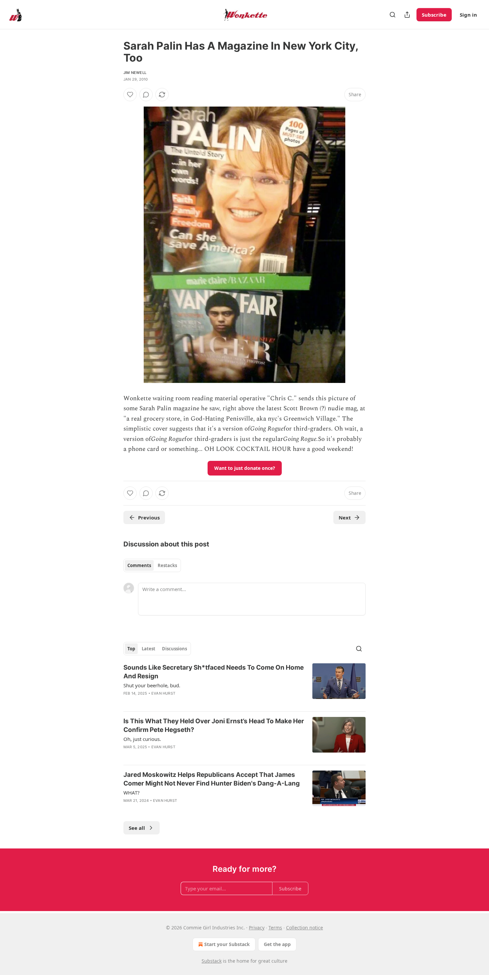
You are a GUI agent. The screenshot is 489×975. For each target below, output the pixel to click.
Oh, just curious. (142, 739)
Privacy (256, 927)
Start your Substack (227, 944)
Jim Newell (134, 72)
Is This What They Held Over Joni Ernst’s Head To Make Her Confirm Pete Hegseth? (213, 725)
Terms (275, 927)
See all (137, 827)
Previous (149, 517)
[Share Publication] (407, 14)
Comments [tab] (139, 565)
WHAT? (131, 792)
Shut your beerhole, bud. (151, 685)
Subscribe (434, 14)
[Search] (392, 14)
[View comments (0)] (146, 94)
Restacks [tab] (167, 565)
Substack (212, 961)
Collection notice (304, 927)
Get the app (277, 944)
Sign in (468, 14)
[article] (244, 685)
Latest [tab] (148, 649)
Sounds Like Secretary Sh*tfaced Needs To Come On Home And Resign (213, 672)
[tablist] (152, 565)
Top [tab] (131, 649)
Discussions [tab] (174, 649)
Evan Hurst (163, 693)
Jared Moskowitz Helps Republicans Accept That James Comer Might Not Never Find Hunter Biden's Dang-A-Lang (211, 779)
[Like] (130, 94)
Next (345, 517)
